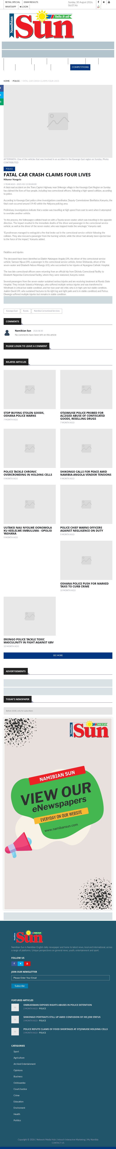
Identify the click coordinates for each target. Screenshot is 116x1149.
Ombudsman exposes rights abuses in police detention (57, 1004)
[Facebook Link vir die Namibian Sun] (14, 963)
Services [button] (38, 61)
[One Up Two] (98, 7)
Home (7, 81)
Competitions (80, 67)
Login (24, 7)
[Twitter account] (104, 2)
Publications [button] (56, 61)
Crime (16, 1095)
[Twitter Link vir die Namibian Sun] (21, 963)
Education (18, 1102)
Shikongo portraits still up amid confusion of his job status (61, 1016)
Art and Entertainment (24, 1064)
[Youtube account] (109, 2)
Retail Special (12, 2)
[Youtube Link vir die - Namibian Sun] (27, 963)
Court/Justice (20, 1089)
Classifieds (42, 67)
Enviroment (19, 1108)
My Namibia (92, 1140)
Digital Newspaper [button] (16, 61)
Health (104, 61)
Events (9, 67)
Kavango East (12, 311)
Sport (16, 1052)
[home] (58, 24)
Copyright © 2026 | (27, 1140)
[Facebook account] (98, 2)
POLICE (16, 81)
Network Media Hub (46, 1140)
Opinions (18, 1070)
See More (58, 655)
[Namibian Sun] (34, 936)
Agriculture (19, 1058)
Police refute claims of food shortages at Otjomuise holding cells (65, 1029)
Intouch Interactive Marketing (71, 1140)
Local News (77, 61)
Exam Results (31, 2)
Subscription (25, 67)
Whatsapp (10, 7)
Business (18, 1076)
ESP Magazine (60, 67)
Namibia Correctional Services (47, 311)
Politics (92, 61)
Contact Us (58, 1143)
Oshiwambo (20, 1083)
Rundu (26, 311)
